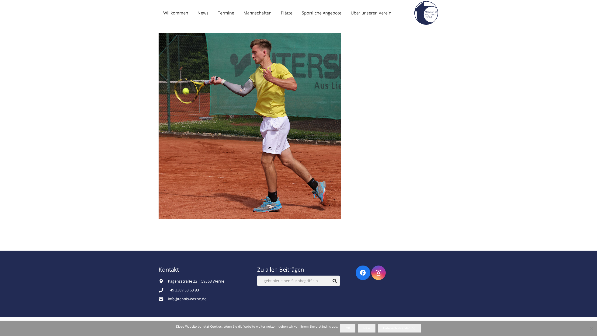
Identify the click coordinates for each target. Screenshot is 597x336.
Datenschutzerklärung (399, 328)
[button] (212, 12)
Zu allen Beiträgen (280, 269)
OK (348, 328)
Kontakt (169, 269)
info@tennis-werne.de (187, 298)
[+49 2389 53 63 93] (163, 290)
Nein (366, 328)
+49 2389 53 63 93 (183, 290)
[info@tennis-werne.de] (163, 299)
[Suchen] (335, 281)
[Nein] (591, 328)
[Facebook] (363, 273)
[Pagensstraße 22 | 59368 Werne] (163, 281)
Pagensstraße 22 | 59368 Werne (196, 281)
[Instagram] (378, 273)
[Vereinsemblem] (426, 13)
